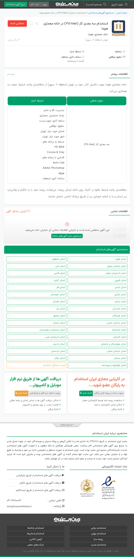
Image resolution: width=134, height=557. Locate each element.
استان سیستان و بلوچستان (52, 330)
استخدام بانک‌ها (36, 528)
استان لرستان (120, 358)
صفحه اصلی (122, 13)
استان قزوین (120, 280)
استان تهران (120, 259)
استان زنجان (120, 301)
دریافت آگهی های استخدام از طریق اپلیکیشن (39, 475)
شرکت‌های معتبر (36, 545)
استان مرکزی (120, 294)
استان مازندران (119, 308)
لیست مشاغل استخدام (54, 365)
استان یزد (60, 308)
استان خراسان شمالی (116, 351)
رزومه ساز (98, 539)
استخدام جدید (98, 545)
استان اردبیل (59, 344)
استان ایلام (60, 358)
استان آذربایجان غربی (55, 337)
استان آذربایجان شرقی (116, 273)
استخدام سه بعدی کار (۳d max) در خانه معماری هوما (75, 26)
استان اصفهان (58, 259)
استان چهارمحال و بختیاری (113, 344)
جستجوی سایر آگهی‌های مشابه (67, 236)
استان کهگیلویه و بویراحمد (114, 365)
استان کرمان (120, 287)
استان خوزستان (58, 294)
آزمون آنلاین (35, 539)
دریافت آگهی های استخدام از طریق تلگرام (41, 483)
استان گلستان (119, 337)
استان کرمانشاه (119, 330)
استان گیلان (59, 280)
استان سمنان (59, 323)
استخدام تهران (98, 533)
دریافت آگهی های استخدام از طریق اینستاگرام (39, 490)
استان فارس (59, 273)
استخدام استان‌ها (35, 533)
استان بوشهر (59, 315)
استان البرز (60, 266)
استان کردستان (58, 351)
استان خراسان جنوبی (116, 323)
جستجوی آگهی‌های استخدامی (101, 13)
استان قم (61, 287)
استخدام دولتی (98, 528)
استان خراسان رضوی (116, 266)
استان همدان (59, 301)
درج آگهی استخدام (15, 4)
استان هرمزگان (119, 315)
